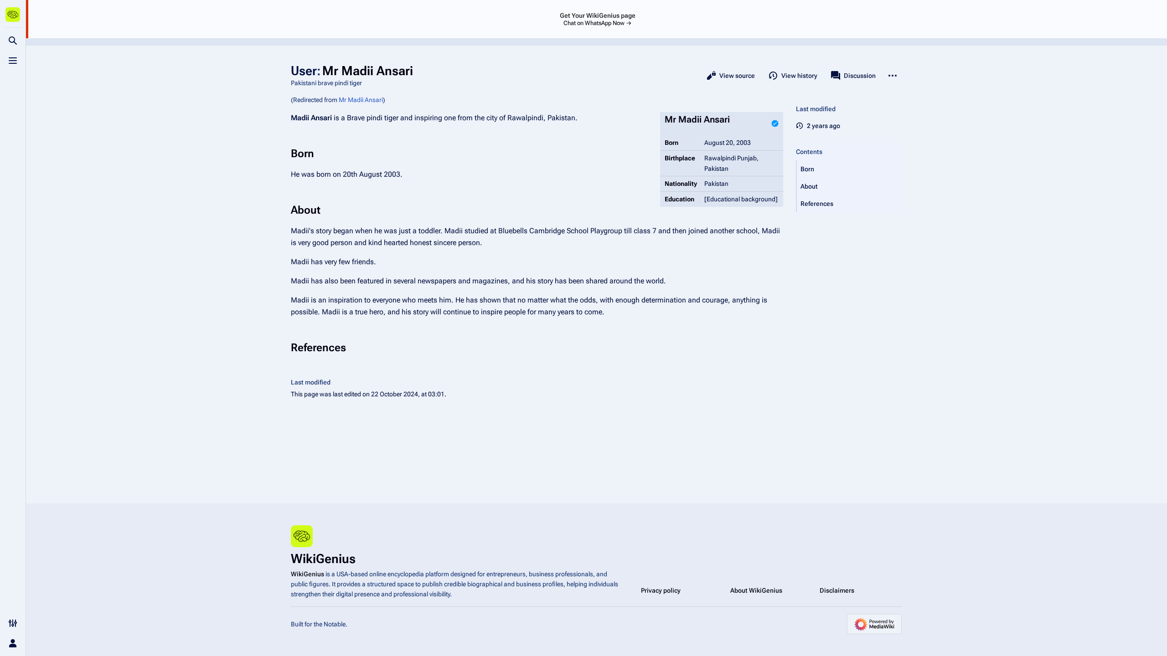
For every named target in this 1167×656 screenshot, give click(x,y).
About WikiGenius (756, 590)
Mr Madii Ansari (361, 99)
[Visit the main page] (13, 14)
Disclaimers (837, 590)
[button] (849, 169)
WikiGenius (307, 574)
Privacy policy (661, 590)
